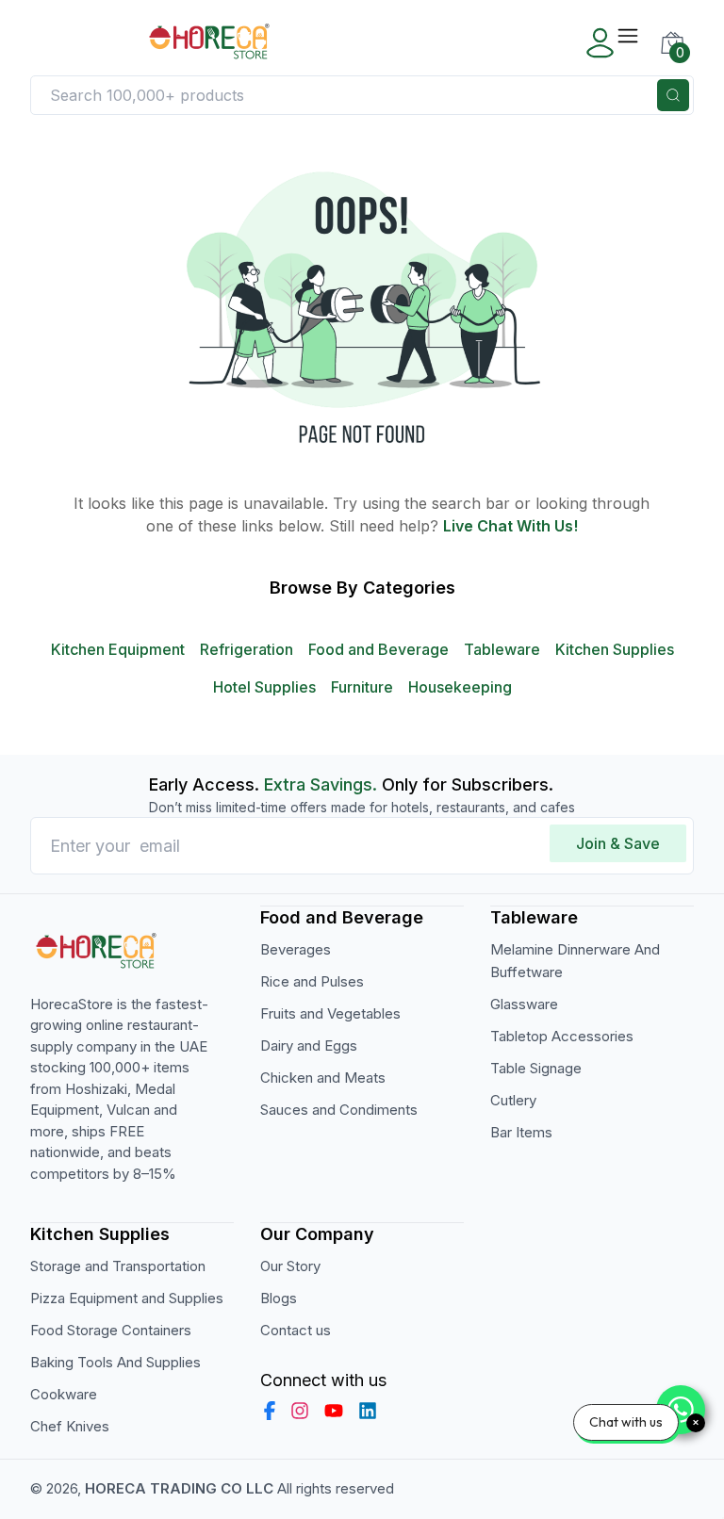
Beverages (295, 949)
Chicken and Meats (323, 1077)
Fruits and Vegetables (330, 1013)
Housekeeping (460, 687)
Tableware (502, 649)
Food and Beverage (378, 649)
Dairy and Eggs (308, 1045)
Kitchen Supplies (614, 649)
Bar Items (521, 1132)
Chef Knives (69, 1426)
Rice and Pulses (312, 981)
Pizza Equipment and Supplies (126, 1298)
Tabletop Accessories (562, 1036)
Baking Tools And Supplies (115, 1362)
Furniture (362, 687)
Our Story (290, 1266)
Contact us (295, 1330)
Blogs (278, 1298)
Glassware (524, 1004)
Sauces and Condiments (339, 1110)
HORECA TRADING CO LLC (179, 1488)
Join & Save (618, 843)
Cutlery (513, 1100)
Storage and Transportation (118, 1266)
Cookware (63, 1394)
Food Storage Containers (110, 1330)
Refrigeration (246, 649)
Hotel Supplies (264, 687)
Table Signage (536, 1068)
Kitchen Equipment (118, 649)
